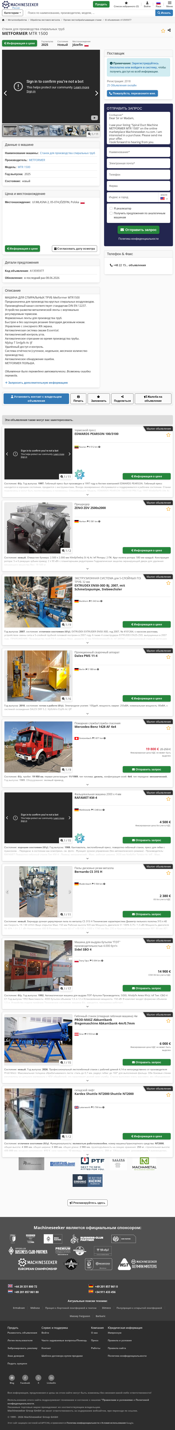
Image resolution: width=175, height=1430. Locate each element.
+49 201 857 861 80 (26, 1292)
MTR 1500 (24, 167)
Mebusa (35, 1307)
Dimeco (106, 1307)
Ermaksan (19, 1307)
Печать (78, 401)
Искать (165, 13)
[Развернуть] (87, 494)
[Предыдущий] (6, 93)
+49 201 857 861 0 (106, 1286)
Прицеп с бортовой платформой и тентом (70, 1307)
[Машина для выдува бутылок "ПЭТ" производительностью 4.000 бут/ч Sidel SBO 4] (38, 965)
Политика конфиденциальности (138, 239)
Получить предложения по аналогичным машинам (139, 215)
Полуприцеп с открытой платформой (139, 1307)
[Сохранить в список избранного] (163, 31)
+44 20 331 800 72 (25, 1286)
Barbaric (100, 1316)
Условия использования (113, 1422)
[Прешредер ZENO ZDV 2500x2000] (38, 527)
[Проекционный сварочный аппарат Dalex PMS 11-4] (38, 676)
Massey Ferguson (80, 1316)
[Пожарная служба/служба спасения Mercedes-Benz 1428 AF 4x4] (38, 746)
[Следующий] (96, 93)
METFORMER (37, 160)
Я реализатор (122, 208)
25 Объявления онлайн (122, 85)
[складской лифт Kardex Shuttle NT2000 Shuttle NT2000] (38, 1113)
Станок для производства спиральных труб (67, 153)
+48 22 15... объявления (129, 265)
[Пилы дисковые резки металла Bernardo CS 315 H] (38, 891)
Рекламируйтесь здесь (88, 1203)
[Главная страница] (3, 19)
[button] (169, 4)
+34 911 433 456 (105, 1292)
